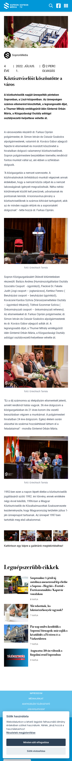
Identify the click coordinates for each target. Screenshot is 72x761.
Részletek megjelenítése (20, 732)
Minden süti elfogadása (36, 742)
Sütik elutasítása (36, 751)
